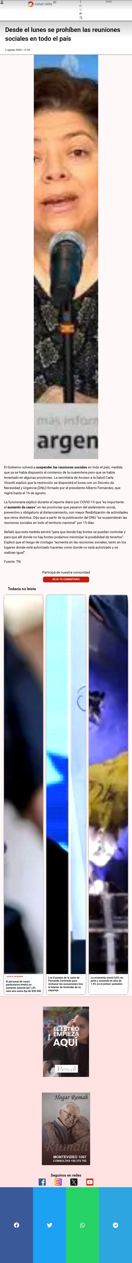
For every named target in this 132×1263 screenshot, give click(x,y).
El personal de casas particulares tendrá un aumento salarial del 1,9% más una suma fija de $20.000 (23, 986)
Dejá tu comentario (66, 579)
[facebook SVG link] (80, 2)
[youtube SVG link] (80, 14)
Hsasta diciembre (15, 977)
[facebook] (42, 1182)
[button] (16, 1225)
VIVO (109, 1)
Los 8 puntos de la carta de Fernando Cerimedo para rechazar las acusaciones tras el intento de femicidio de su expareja (65, 984)
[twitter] (74, 1182)
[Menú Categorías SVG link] (55, 2)
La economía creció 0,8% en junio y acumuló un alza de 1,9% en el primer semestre (107, 981)
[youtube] (90, 1182)
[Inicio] (39, 4)
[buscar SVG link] (81, 18)
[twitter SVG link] (80, 10)
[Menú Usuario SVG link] (2, 2)
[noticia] (23, 784)
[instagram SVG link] (80, 6)
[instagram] (58, 1182)
